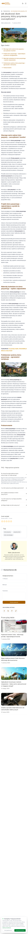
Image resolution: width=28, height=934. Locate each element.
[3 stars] (7, 521)
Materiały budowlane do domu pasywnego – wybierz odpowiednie (14, 59)
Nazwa (6, 578)
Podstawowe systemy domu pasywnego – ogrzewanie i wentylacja (14, 63)
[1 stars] (2, 521)
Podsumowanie (7, 67)
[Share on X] (8, 610)
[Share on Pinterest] (12, 610)
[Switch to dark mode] (22, 3)
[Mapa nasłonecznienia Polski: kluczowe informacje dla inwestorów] (14, 649)
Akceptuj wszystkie (20, 930)
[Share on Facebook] (4, 610)
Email (5, 584)
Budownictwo (7, 11)
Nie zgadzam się (8, 930)
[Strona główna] (1, 11)
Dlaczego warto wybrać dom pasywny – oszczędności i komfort (13, 49)
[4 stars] (9, 521)
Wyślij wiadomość (14, 602)
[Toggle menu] (25, 3)
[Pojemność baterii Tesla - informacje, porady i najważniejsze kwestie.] (14, 626)
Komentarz (5, 590)
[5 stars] (11, 521)
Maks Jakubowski (5, 23)
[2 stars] (4, 521)
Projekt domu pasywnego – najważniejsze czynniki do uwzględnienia (14, 54)
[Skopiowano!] (15, 610)
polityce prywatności (6, 927)
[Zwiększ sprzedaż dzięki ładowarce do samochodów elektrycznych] (14, 699)
